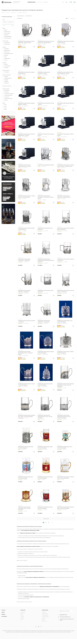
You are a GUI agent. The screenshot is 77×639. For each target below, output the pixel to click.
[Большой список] (68, 18)
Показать (8, 112)
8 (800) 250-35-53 (31, 2)
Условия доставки (45, 615)
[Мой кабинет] (66, 2)
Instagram (38, 626)
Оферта (43, 619)
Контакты (22, 616)
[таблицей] (75, 18)
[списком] (73, 18)
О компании (22, 612)
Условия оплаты (45, 613)
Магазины (44, 612)
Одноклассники (41, 626)
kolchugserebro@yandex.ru (65, 616)
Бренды (3, 614)
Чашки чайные (28, 15)
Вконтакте (36, 626)
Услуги (21, 619)
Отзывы (21, 615)
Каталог (3, 610)
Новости (21, 613)
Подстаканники (21, 15)
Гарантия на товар (45, 616)
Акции (3, 612)
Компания (22, 610)
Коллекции (4, 616)
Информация (45, 610)
